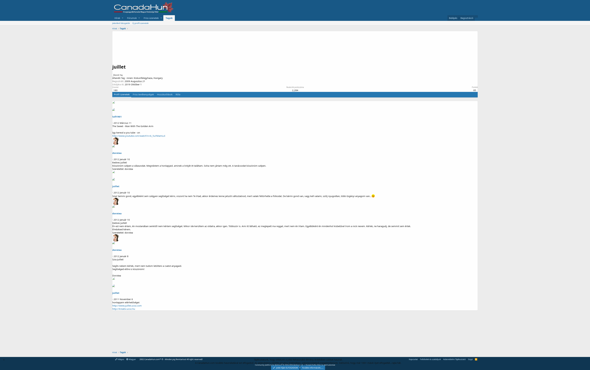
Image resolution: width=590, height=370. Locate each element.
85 (474, 90)
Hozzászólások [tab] (165, 94)
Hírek (117, 17)
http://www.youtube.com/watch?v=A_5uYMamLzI (138, 135)
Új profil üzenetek (140, 23)
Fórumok (132, 17)
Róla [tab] (178, 94)
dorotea (117, 152)
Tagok (169, 17)
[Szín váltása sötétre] (476, 16)
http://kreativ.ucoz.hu (123, 308)
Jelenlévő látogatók (121, 23)
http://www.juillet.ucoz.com (127, 305)
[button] (122, 18)
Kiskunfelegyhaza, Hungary (148, 77)
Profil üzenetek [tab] (122, 94)
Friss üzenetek (151, 17)
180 (115, 90)
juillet (115, 186)
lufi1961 (117, 116)
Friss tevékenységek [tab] (143, 94)
